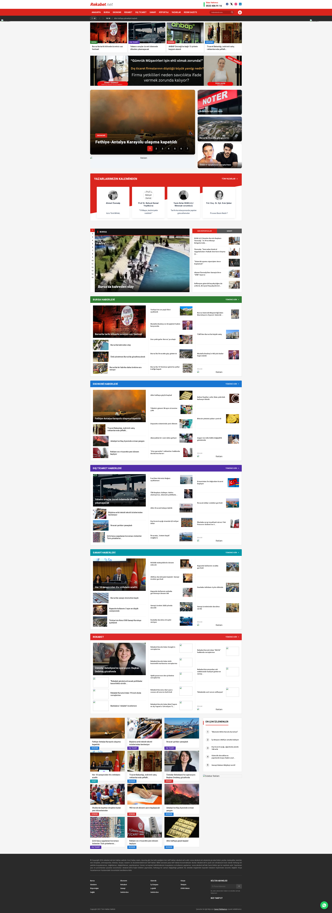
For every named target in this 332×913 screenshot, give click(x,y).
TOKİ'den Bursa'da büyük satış (209, 334)
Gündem (93, 885)
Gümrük (153, 881)
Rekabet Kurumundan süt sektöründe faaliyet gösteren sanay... (209, 671)
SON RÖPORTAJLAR (204, 231)
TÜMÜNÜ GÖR (231, 300)
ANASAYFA (96, 12)
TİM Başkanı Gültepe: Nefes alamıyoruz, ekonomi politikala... (164, 494)
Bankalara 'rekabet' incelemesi (123, 706)
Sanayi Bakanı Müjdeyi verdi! (223, 765)
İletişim (183, 885)
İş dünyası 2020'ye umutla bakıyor (225, 740)
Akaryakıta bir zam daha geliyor (163, 438)
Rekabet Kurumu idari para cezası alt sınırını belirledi (161, 691)
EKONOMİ (117, 12)
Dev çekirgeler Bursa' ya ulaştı (163, 339)
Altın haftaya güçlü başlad (161, 395)
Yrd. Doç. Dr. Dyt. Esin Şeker (219, 203)
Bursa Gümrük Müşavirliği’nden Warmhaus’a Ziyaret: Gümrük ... (210, 314)
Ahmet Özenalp (113, 203)
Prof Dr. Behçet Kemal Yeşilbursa (148, 204)
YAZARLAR (176, 12)
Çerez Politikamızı (220, 909)
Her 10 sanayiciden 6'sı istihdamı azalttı (116, 587)
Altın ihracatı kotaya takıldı (161, 508)
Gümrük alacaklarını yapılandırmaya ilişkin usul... (223, 757)
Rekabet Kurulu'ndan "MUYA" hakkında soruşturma (208, 651)
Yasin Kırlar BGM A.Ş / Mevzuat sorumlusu (184, 204)
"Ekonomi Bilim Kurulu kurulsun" (225, 732)
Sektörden (124, 892)
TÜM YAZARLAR (228, 179)
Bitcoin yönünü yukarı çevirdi (209, 419)
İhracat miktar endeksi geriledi (210, 503)
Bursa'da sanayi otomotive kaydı (124, 598)
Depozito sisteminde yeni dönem (163, 424)
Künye (183, 881)
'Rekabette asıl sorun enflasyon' (210, 692)
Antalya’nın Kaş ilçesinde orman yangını (127, 441)
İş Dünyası (154, 885)
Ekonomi (123, 881)
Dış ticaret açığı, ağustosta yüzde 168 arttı (225, 748)
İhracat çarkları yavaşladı (121, 525)
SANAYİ (153, 12)
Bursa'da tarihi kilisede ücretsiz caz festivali (118, 334)
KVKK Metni (185, 888)
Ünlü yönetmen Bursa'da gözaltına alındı (127, 357)
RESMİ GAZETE (190, 12)
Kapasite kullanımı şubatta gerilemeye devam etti (161, 592)
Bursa (92, 881)
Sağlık (92, 892)
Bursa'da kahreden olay (116, 287)
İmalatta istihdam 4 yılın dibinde (210, 587)
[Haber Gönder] (324, 905)
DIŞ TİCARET (141, 12)
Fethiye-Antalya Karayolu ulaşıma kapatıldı (136, 142)
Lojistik (153, 888)
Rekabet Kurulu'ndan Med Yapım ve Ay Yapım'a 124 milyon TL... (163, 705)
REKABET (128, 12)
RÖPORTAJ (164, 12)
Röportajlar (94, 888)
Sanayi (122, 888)
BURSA (107, 12)
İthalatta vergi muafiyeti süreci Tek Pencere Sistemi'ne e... (211, 523)
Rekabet (123, 885)
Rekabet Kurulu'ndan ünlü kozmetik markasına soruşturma (163, 662)
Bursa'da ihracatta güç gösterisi (163, 354)
